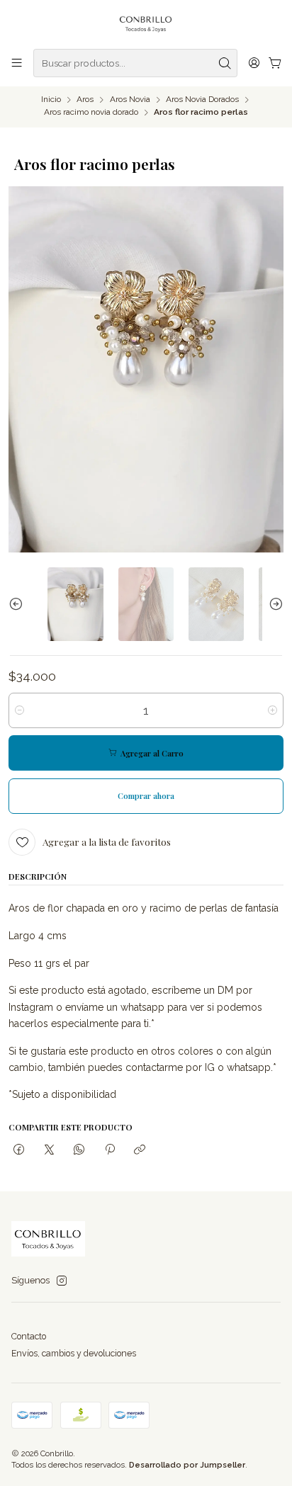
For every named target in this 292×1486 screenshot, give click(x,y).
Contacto (28, 1336)
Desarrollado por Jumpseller (187, 1465)
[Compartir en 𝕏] (49, 1150)
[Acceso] (254, 63)
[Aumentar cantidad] (272, 710)
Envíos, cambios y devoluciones (73, 1353)
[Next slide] (272, 604)
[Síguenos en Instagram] (61, 1281)
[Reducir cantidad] (19, 710)
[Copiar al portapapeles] (139, 1150)
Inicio (51, 100)
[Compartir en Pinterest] (109, 1150)
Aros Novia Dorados (202, 100)
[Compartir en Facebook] (19, 1150)
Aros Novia (130, 100)
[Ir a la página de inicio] (146, 23)
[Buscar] (225, 63)
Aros (85, 100)
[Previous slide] (19, 604)
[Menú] (17, 63)
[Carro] (274, 63)
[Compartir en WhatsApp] (79, 1150)
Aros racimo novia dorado (91, 112)
